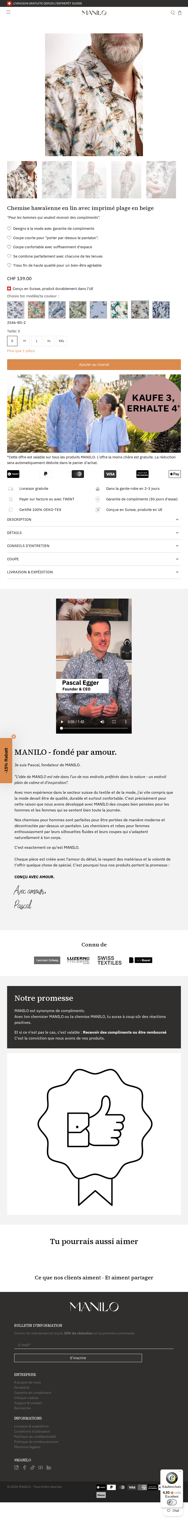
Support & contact (28, 1403)
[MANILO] (94, 13)
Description (19, 519)
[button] (6, 760)
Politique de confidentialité (35, 1436)
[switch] (172, 1502)
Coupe (13, 559)
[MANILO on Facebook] (24, 1468)
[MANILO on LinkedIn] (49, 1468)
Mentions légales (27, 1447)
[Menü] (180, 1472)
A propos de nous (27, 1382)
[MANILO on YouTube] (40, 1468)
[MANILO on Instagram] (16, 1468)
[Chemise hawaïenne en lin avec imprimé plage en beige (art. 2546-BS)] (94, 94)
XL (49, 341)
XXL (61, 341)
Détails (14, 532)
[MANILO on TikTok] (32, 1468)
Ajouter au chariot (94, 364)
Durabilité (21, 1387)
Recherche (22, 1408)
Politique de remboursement (36, 1441)
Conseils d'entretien (28, 545)
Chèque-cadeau (26, 1398)
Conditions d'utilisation (32, 1431)
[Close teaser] (13, 736)
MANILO (25, 1487)
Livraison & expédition (31, 1426)
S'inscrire (78, 1358)
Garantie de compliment (32, 1392)
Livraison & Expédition (30, 572)
